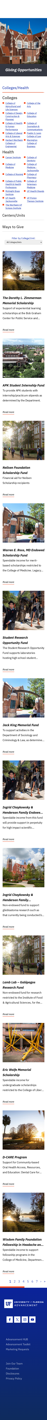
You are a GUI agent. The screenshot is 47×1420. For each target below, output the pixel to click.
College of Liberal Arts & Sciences (13, 135)
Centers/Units (13, 215)
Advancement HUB (17, 1339)
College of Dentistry (32, 159)
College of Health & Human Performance (13, 126)
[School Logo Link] (22, 1304)
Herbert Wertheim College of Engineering (14, 143)
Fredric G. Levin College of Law (34, 135)
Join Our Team (14, 1363)
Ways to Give (13, 226)
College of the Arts (33, 105)
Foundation (12, 1368)
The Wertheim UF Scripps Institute (13, 206)
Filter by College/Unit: (23, 238)
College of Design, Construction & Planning (14, 116)
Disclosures (12, 1373)
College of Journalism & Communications (35, 126)
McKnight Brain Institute (12, 193)
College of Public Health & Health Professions (13, 184)
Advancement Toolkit (18, 1344)
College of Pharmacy (32, 176)
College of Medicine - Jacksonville (33, 167)
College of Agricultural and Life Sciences (13, 106)
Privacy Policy (14, 1378)
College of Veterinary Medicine (32, 184)
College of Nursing (14, 174)
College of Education (32, 115)
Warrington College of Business (32, 143)
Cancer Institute (13, 157)
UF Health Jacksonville (11, 199)
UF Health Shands (35, 191)
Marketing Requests (17, 1349)
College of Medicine (10, 166)
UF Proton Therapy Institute (35, 199)
